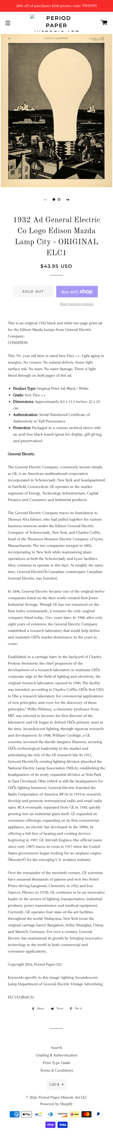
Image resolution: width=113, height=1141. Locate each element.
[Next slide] (67, 199)
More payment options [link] (77, 304)
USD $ (54, 1084)
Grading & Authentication (57, 1055)
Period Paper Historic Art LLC (63, 1097)
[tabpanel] (56, 110)
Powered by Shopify (56, 1103)
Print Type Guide (56, 1062)
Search (56, 1047)
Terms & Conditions (56, 1070)
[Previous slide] (45, 199)
